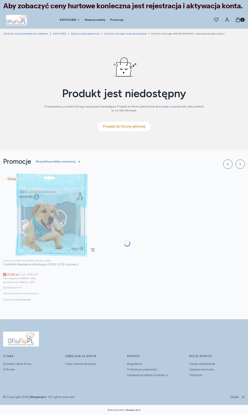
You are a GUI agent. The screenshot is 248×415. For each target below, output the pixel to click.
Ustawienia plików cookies (146, 375)
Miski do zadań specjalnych (85, 33)
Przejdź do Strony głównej (124, 126)
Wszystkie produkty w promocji (56, 161)
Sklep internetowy (122, 409)
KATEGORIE (59, 33)
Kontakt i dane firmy (17, 364)
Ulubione (195, 375)
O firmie (9, 369)
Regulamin (134, 364)
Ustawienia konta (201, 369)
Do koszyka (93, 250)
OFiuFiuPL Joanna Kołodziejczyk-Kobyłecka (25, 33)
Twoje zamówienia (202, 364)
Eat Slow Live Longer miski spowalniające (125, 33)
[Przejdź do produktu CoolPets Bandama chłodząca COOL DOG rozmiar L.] (51, 215)
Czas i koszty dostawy (80, 364)
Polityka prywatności (142, 369)
